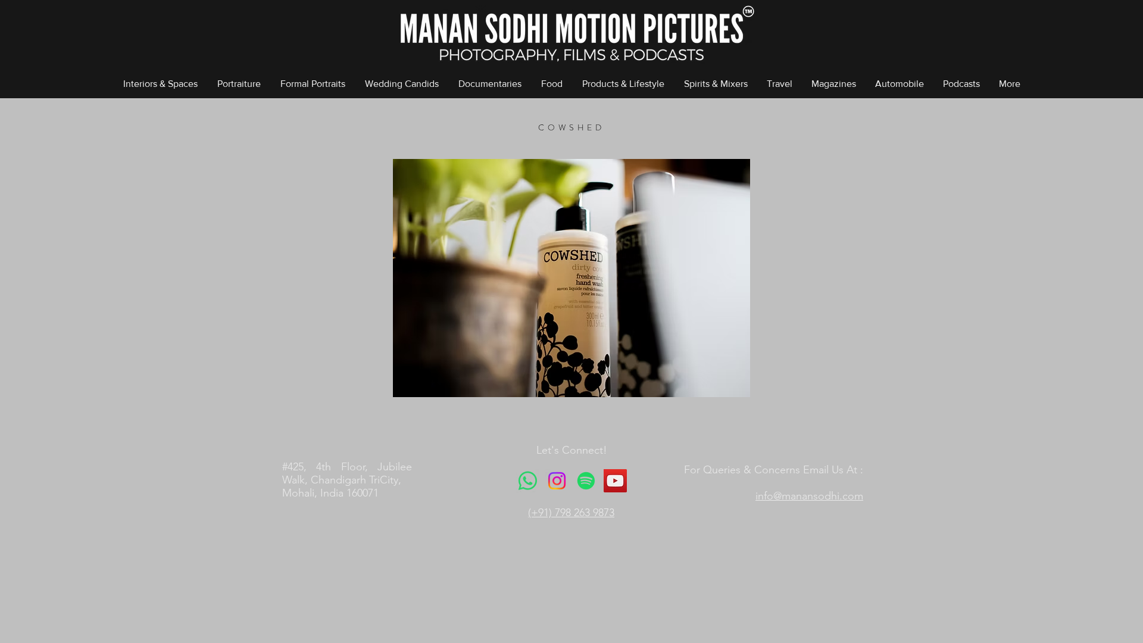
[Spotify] (586, 480)
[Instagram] (557, 480)
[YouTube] (615, 480)
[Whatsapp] (527, 480)
